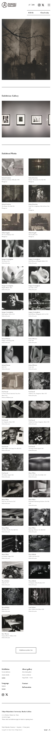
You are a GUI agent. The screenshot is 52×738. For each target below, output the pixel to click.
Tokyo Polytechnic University (8, 727)
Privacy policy (26, 727)
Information (26, 687)
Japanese (4, 686)
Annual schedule (5, 675)
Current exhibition (6, 672)
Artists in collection (26, 675)
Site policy (19, 727)
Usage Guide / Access (27, 677)
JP (30, 5)
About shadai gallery (26, 672)
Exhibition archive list (25, 650)
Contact (25, 683)
